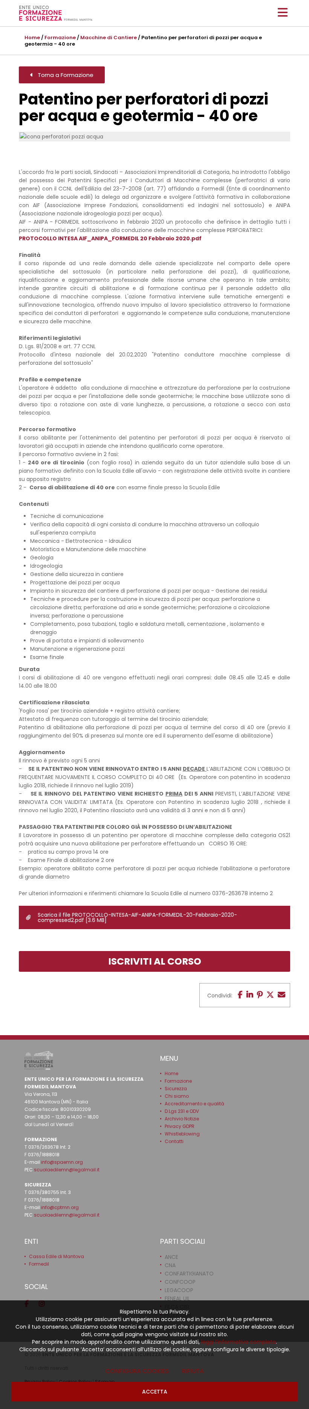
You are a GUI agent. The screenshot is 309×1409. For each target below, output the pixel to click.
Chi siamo (177, 1096)
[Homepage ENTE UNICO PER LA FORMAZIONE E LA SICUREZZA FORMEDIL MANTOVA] (55, 13)
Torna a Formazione (63, 75)
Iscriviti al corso (154, 961)
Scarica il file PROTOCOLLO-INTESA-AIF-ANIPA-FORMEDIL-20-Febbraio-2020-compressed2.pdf (137, 917)
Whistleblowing (182, 1134)
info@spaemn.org (62, 1162)
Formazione (60, 37)
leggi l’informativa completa (238, 1342)
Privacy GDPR (179, 1126)
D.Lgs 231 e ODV (182, 1111)
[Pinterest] (260, 994)
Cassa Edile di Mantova (56, 1256)
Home (32, 37)
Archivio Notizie (182, 1119)
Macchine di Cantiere (108, 37)
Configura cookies (137, 1371)
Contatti (174, 1141)
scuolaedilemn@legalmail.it (66, 1169)
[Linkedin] (249, 994)
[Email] (281, 994)
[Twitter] (270, 994)
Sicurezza (176, 1088)
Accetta (154, 1391)
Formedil (39, 1264)
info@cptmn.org (60, 1207)
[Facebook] (240, 994)
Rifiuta (193, 1371)
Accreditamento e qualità (194, 1103)
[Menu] (282, 13)
